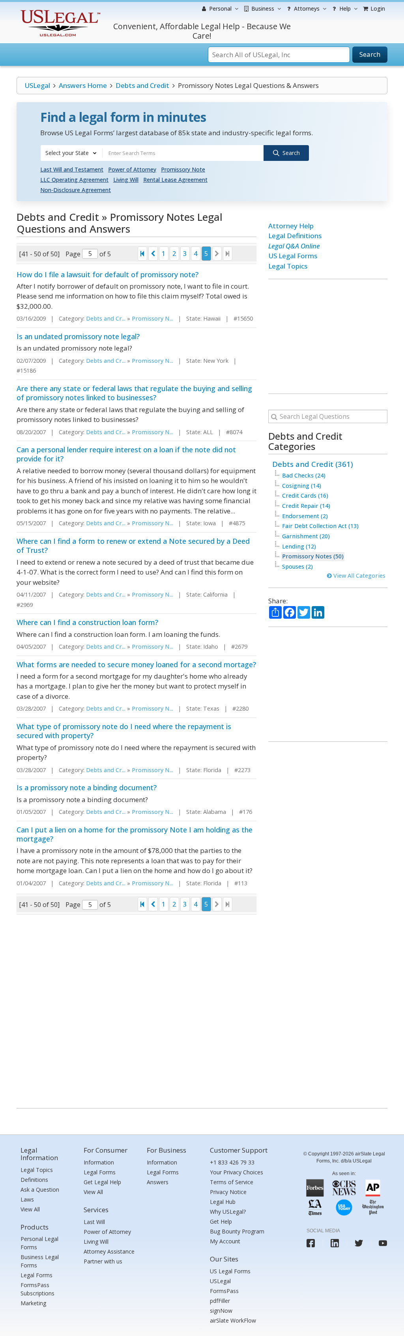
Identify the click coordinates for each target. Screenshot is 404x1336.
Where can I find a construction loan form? (87, 622)
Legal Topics (287, 266)
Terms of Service (231, 1182)
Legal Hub (223, 1201)
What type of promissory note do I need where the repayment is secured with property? (124, 731)
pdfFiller (220, 1300)
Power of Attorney (132, 169)
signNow (221, 1310)
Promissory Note (183, 169)
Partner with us (103, 1261)
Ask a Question (40, 1189)
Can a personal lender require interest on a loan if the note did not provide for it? (126, 454)
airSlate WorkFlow (233, 1320)
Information (99, 1162)
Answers (157, 1182)
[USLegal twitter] (359, 1243)
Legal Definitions (295, 235)
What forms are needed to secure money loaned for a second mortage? (136, 664)
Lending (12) (299, 546)
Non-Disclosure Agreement (75, 190)
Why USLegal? (228, 1211)
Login (377, 8)
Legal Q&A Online (294, 245)
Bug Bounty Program (237, 1231)
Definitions (34, 1179)
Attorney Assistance (109, 1251)
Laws (27, 1199)
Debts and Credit (142, 85)
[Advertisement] (327, 336)
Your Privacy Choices (236, 1172)
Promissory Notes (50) (313, 556)
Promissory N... (152, 318)
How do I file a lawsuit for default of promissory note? (107, 274)
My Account (225, 1241)
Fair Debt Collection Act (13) (320, 526)
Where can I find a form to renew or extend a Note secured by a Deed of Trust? (133, 545)
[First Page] (142, 253)
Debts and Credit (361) (312, 464)
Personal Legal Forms (39, 1243)
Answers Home (83, 85)
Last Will (94, 1222)
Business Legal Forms (40, 1261)
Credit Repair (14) (306, 505)
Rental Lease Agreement (175, 179)
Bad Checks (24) (303, 475)
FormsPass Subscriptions (37, 1289)
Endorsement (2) (305, 516)
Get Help (221, 1221)
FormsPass (224, 1291)
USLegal (37, 85)
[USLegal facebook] (311, 1243)
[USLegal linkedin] (335, 1243)
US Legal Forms (292, 255)
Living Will (125, 179)
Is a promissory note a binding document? (87, 787)
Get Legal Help (102, 1182)
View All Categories (358, 575)
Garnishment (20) (306, 536)
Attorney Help (291, 225)
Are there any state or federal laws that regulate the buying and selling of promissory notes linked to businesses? (134, 393)
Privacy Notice (228, 1192)
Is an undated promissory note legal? (78, 336)
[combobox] (71, 153)
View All (30, 1209)
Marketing (33, 1303)
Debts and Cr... (105, 318)
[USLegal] (59, 10)
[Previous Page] (153, 253)
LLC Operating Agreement (74, 179)
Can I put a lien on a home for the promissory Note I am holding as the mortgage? (134, 834)
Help (344, 8)
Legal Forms (36, 1275)
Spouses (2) (297, 566)
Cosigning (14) (301, 485)
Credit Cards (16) (305, 495)
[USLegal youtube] (383, 1243)
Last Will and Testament (71, 169)
